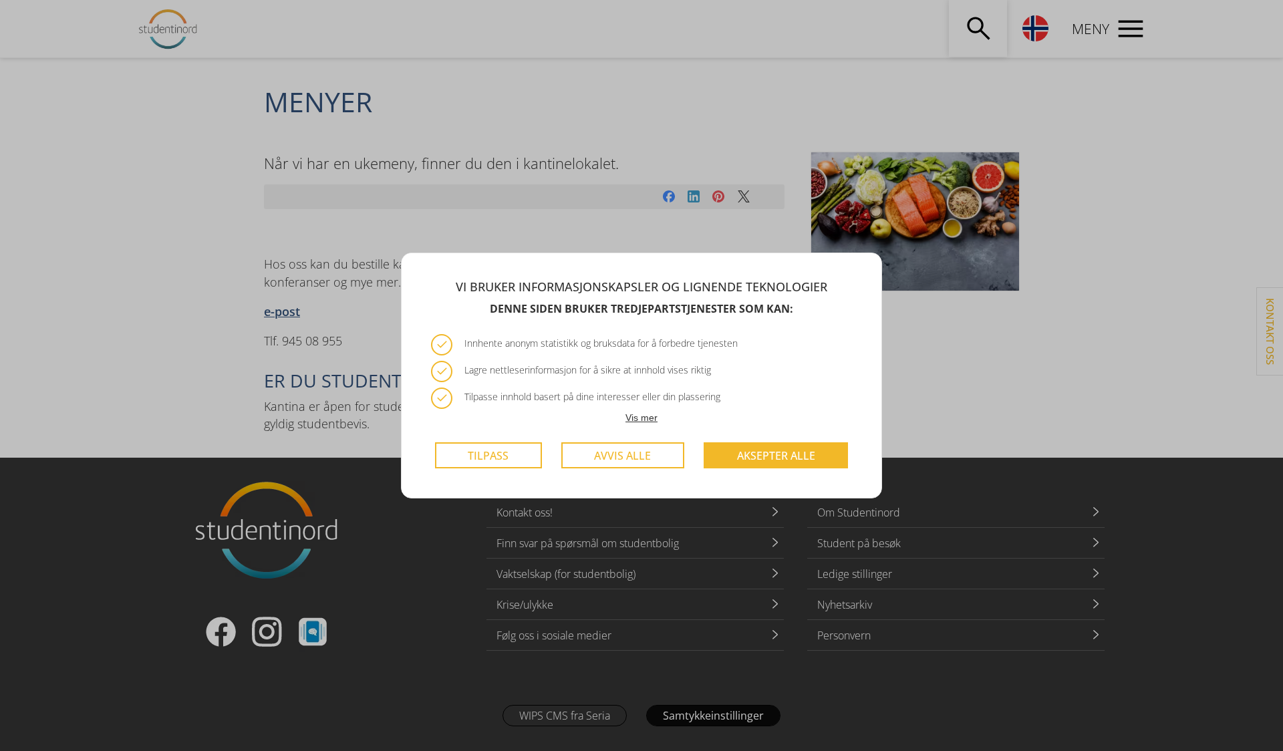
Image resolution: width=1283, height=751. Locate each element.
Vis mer (641, 417)
